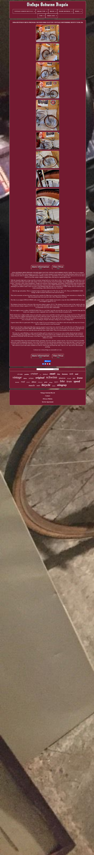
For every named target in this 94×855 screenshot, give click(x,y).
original (40, 377)
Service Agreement (47, 402)
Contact (47, 396)
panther (27, 374)
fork (74, 378)
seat (52, 373)
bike (62, 381)
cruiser (34, 373)
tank (71, 374)
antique (31, 378)
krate (69, 381)
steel (76, 374)
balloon (25, 378)
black (69, 378)
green (45, 382)
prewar (28, 382)
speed (77, 381)
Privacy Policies (47, 399)
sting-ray (40, 382)
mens (53, 386)
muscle (32, 385)
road (23, 382)
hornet (17, 382)
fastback (45, 374)
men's (56, 382)
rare (38, 385)
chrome (20, 374)
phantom (62, 378)
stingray (62, 385)
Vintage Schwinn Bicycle (47, 393)
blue (58, 374)
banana (65, 374)
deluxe (34, 382)
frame (80, 378)
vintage (17, 377)
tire (40, 374)
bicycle (46, 385)
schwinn (51, 377)
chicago (51, 382)
